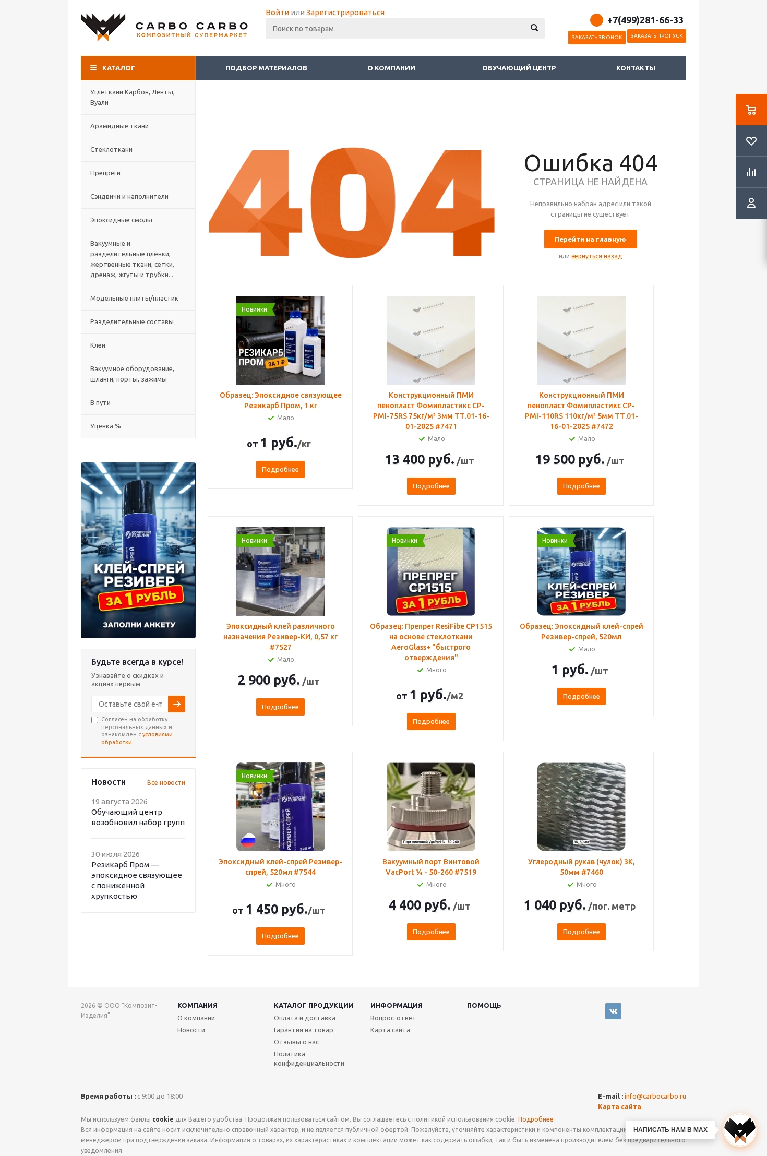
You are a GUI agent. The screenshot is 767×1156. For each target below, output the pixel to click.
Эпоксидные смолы (121, 219)
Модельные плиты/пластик (134, 298)
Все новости (166, 782)
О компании (392, 67)
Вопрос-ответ (393, 1017)
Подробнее (280, 469)
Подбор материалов (266, 67)
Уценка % (105, 426)
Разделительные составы (132, 321)
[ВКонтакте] (613, 1011)
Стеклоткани (111, 149)
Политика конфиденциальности (309, 1058)
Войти (277, 12)
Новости (191, 1029)
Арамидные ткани (119, 125)
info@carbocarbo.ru (655, 1096)
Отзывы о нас (296, 1041)
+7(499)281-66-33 (645, 20)
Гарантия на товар (303, 1029)
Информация (396, 1005)
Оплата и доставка (304, 1017)
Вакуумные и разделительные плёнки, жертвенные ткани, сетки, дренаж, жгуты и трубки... (132, 259)
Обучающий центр (519, 67)
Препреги (105, 172)
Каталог (118, 67)
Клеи (97, 345)
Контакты (635, 67)
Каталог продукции (314, 1005)
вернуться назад (596, 256)
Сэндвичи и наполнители (129, 196)
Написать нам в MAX (670, 1130)
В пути (100, 402)
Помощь (484, 1005)
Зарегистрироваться (345, 12)
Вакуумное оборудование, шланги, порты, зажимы (132, 374)
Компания (197, 1005)
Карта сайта (390, 1029)
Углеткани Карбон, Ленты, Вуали (132, 97)
